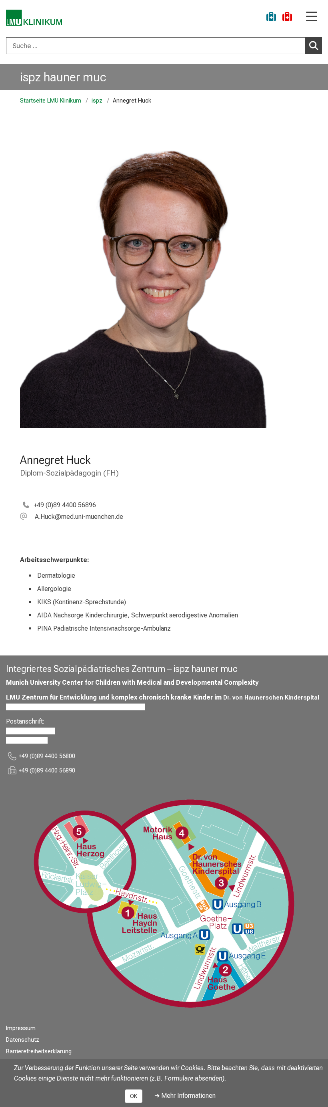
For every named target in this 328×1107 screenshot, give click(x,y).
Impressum (21, 1028)
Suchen (313, 45)
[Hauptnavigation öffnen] (311, 17)
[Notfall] (287, 18)
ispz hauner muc (63, 77)
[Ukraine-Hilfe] (271, 18)
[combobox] (164, 45)
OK (133, 1096)
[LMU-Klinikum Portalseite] (34, 18)
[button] (71, 516)
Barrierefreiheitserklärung (39, 1051)
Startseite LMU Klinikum (50, 100)
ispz (97, 100)
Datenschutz (22, 1039)
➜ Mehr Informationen (185, 1095)
